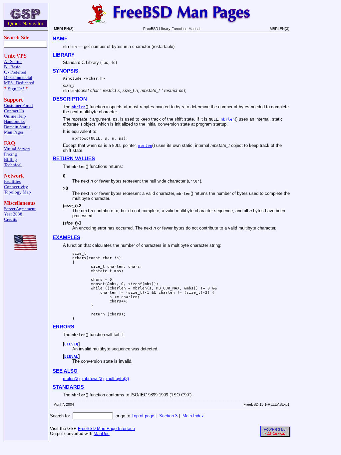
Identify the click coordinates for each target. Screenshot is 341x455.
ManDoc (102, 433)
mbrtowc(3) (93, 378)
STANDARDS (68, 387)
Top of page (143, 415)
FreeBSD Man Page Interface (106, 428)
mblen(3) (71, 378)
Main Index (193, 415)
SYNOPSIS (65, 71)
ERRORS (63, 326)
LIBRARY (64, 55)
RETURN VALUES (74, 158)
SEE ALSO (65, 371)
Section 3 (168, 415)
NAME (60, 38)
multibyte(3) (117, 378)
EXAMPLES (66, 237)
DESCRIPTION (70, 99)
